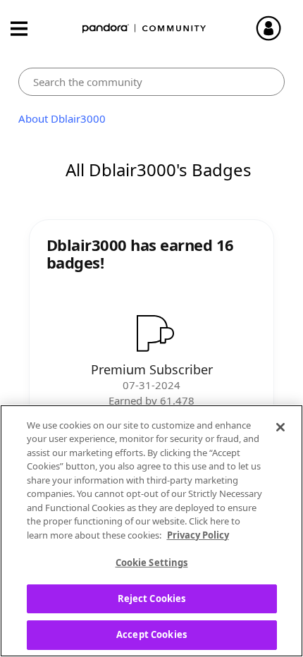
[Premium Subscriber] (151, 332)
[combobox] (151, 82)
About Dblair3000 (62, 118)
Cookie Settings (152, 562)
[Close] (280, 427)
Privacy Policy (198, 535)
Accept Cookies (151, 634)
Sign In (275, 28)
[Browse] (26, 28)
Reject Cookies (152, 598)
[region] (151, 531)
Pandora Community (144, 28)
